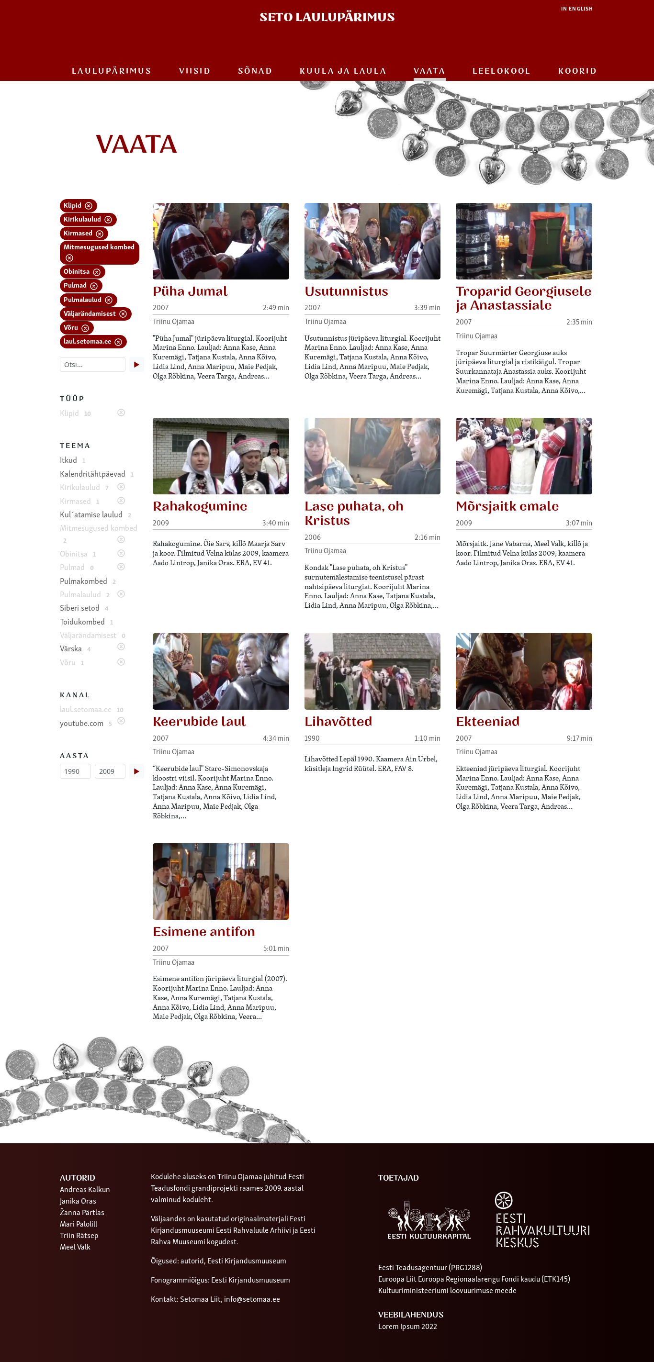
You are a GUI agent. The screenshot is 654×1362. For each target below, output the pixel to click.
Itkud (72, 459)
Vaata (430, 71)
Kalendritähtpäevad (97, 473)
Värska (75, 648)
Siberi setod (84, 607)
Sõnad (255, 71)
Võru (71, 327)
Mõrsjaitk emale (507, 506)
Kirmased (79, 232)
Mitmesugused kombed (99, 246)
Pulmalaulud (83, 299)
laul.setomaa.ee (88, 340)
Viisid (195, 71)
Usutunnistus (346, 292)
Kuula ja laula (343, 71)
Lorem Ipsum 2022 (407, 1325)
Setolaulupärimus (327, 17)
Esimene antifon (204, 932)
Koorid (578, 71)
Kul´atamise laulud (95, 514)
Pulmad (76, 284)
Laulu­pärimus (112, 71)
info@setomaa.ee (252, 1298)
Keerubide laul (199, 722)
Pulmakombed (88, 580)
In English (577, 8)
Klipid (73, 205)
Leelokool (502, 71)
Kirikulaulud (83, 218)
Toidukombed (86, 621)
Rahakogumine (200, 506)
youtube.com (86, 722)
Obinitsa (77, 271)
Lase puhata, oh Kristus (354, 514)
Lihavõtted (338, 722)
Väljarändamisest (90, 313)
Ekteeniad (488, 722)
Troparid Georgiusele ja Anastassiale (524, 299)
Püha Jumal (190, 292)
